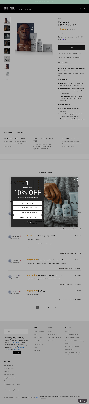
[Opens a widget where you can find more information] (82, 401)
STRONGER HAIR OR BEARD (28, 208)
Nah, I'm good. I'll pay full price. (27, 222)
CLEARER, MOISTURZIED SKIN (27, 213)
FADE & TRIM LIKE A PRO (28, 217)
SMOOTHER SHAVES (28, 203)
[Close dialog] (76, 179)
